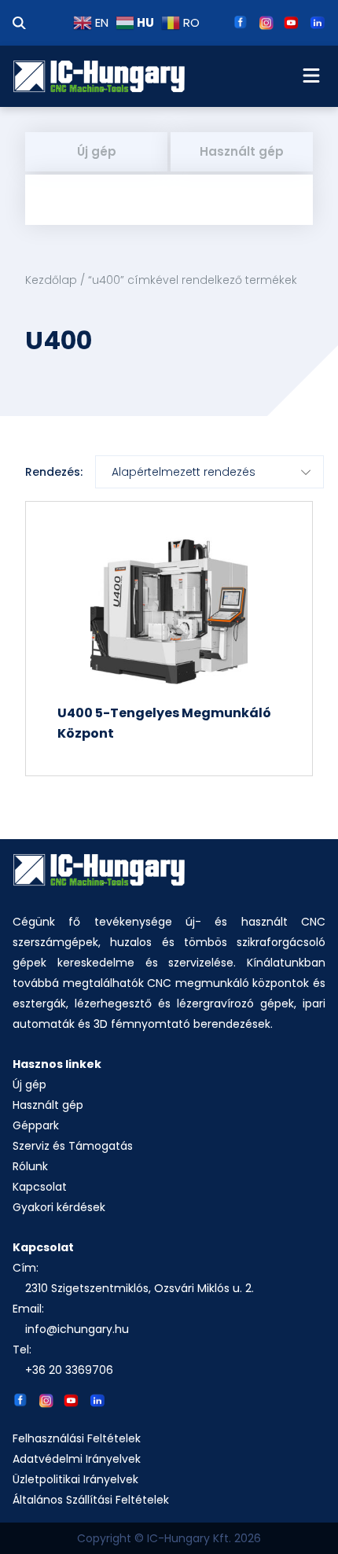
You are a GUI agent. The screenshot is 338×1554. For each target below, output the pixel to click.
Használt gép (242, 151)
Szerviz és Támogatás (73, 1146)
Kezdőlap (51, 280)
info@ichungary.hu (77, 1329)
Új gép (96, 151)
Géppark (36, 1125)
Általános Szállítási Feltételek (91, 1500)
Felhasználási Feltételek (77, 1438)
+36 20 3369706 (69, 1370)
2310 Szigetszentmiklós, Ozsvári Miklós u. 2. (139, 1288)
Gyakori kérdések (59, 1207)
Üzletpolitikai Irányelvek (75, 1479)
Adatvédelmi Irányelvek (77, 1459)
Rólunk (30, 1166)
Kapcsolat (40, 1187)
